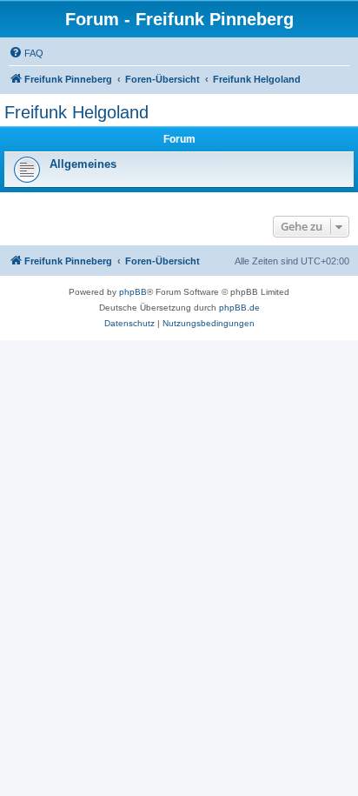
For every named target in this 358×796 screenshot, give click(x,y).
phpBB (133, 292)
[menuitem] (26, 53)
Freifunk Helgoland (76, 112)
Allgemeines (83, 164)
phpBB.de (239, 307)
